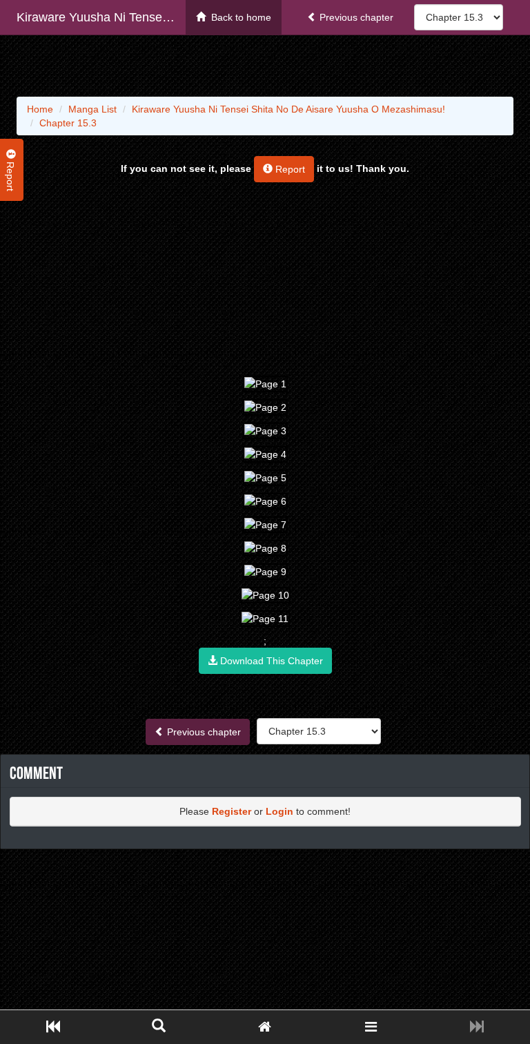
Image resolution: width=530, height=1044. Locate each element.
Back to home (238, 17)
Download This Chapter (270, 660)
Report (289, 169)
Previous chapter (355, 17)
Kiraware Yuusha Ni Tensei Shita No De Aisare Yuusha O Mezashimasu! (101, 17)
